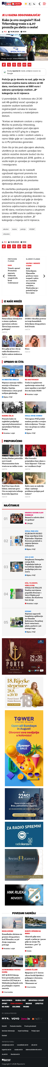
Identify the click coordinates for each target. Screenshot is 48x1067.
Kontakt (4, 1035)
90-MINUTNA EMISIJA (10, 379)
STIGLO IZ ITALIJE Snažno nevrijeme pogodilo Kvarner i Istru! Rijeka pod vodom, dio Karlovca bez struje (34, 593)
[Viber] (14, 65)
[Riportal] (9, 4)
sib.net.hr (34, 1045)
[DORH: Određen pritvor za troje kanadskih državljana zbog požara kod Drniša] (35, 311)
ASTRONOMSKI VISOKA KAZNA (11, 970)
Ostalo (29, 951)
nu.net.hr (5, 1054)
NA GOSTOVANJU (32, 379)
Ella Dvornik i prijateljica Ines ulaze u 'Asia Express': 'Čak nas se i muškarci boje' (35, 462)
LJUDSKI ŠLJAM (31, 969)
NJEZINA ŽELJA (8, 415)
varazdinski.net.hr (22, 1045)
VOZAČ (32, 229)
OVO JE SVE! (29, 557)
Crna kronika (8, 992)
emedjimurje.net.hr (8, 1045)
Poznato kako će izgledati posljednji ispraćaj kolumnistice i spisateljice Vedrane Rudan (12, 424)
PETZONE (28, 611)
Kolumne (16, 1006)
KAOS (10, 265)
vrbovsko (6, 234)
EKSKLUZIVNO (7, 931)
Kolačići (4, 1026)
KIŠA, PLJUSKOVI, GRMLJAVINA (31, 584)
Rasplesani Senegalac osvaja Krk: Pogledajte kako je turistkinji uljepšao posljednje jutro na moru (34, 565)
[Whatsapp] (19, 65)
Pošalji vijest (35, 1031)
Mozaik (29, 1003)
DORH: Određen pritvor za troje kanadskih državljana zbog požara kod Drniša (35, 322)
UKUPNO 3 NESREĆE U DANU (33, 264)
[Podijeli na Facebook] (4, 65)
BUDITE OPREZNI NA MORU (33, 932)
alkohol (5, 229)
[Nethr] (37, 1019)
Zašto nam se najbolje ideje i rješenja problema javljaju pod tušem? (34, 490)
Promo (26, 1006)
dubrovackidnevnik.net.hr (34, 1049)
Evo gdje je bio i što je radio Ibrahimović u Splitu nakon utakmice (12, 351)
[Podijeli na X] (9, 65)
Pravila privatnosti (30, 1026)
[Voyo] (15, 1019)
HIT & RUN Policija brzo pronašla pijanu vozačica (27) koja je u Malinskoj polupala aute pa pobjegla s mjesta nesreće (12, 981)
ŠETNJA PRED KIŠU (31, 531)
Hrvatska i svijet (32, 394)
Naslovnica (7, 1000)
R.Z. (5, 31)
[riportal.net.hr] (6, 1060)
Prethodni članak (4, 276)
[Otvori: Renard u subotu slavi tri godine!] (16, 518)
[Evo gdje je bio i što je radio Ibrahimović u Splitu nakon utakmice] (12, 341)
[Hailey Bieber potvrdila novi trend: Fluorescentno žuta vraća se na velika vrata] (12, 450)
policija (22, 229)
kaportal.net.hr (6, 1049)
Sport (4, 1003)
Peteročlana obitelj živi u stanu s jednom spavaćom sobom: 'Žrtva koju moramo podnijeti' (12, 323)
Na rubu (5, 1006)
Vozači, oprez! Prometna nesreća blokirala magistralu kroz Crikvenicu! (14, 275)
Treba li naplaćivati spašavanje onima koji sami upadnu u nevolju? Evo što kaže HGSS (35, 386)
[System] (30, 4)
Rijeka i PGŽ (8, 397)
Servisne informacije (8, 1031)
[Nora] (35, 341)
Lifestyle (30, 523)
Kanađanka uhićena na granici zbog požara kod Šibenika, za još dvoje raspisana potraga (12, 939)
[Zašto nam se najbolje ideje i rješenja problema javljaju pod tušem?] (35, 478)
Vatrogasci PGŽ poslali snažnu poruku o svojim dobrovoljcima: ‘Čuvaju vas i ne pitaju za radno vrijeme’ (35, 424)
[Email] (24, 65)
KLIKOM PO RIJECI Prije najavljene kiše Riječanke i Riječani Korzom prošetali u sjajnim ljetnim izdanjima (34, 539)
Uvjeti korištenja (23, 1031)
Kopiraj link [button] (29, 65)
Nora (27, 349)
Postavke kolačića (15, 1026)
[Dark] (34, 4)
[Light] (26, 4)
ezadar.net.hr (18, 1049)
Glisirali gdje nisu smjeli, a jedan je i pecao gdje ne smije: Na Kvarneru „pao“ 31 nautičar (35, 941)
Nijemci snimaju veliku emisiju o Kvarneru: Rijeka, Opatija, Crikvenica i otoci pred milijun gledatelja (12, 387)
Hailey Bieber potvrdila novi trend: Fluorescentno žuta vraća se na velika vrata (12, 462)
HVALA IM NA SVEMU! (33, 415)
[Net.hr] (6, 1019)
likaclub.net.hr (15, 1054)
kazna (14, 229)
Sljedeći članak (44, 276)
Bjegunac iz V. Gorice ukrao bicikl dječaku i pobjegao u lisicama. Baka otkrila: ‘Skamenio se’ (34, 977)
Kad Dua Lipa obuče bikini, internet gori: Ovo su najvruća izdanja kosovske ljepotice (12, 490)
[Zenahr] (25, 1019)
